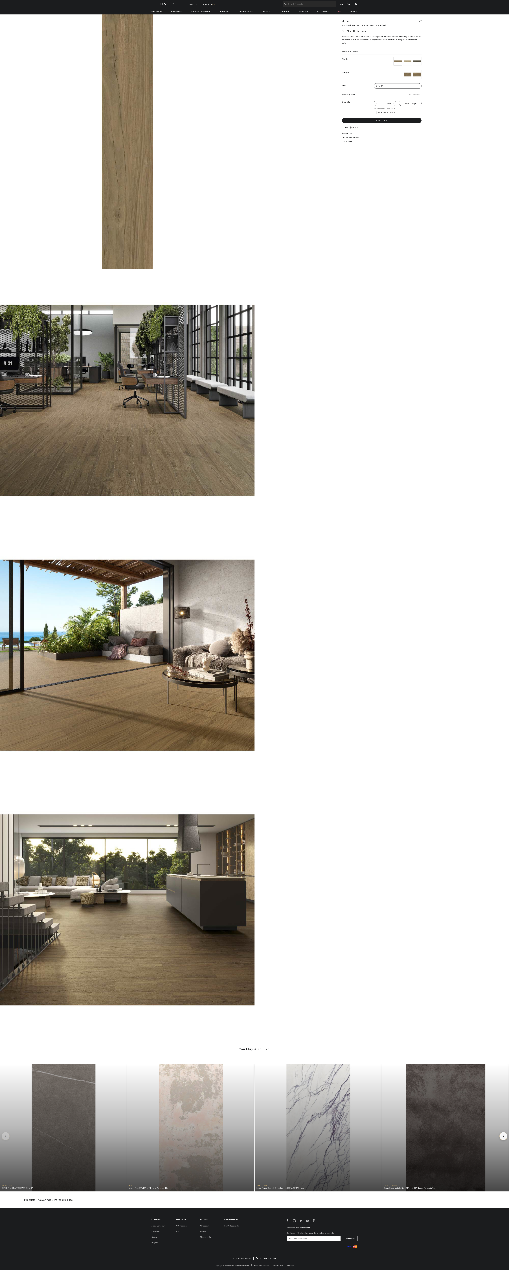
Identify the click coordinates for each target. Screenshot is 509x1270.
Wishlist (203, 1231)
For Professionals (231, 1226)
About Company (158, 1226)
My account (204, 1226)
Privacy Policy (278, 1265)
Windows (224, 11)
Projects (155, 1243)
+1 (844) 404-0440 (268, 1258)
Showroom (156, 1237)
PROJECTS (193, 4)
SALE (339, 11)
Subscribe (350, 1239)
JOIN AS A (209, 4)
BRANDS (353, 11)
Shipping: (346, 94)
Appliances (322, 11)
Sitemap (290, 1265)
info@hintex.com (243, 1258)
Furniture (285, 11)
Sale (177, 1231)
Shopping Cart (206, 1237)
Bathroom (157, 11)
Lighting (303, 11)
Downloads (347, 142)
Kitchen (266, 11)
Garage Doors (246, 11)
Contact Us (156, 1231)
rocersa (346, 21)
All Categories (181, 1226)
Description (347, 133)
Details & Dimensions (351, 137)
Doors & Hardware (200, 11)
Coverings (176, 11)
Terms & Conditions (261, 1265)
